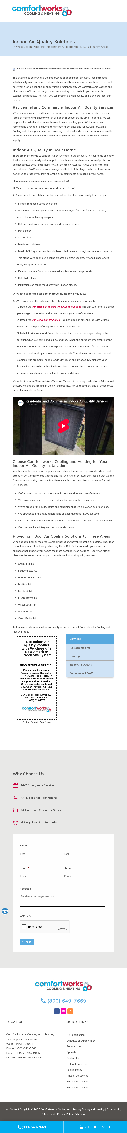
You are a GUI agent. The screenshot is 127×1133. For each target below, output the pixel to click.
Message (25, 889)
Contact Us (73, 1058)
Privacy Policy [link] (65, 1114)
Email (24, 868)
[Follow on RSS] (70, 1011)
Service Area (74, 1046)
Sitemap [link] (80, 1114)
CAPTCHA (26, 916)
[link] (32, 1127)
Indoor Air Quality (81, 665)
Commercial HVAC (81, 673)
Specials (71, 1052)
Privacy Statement (77, 1076)
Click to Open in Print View (36, 722)
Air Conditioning (80, 648)
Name (25, 845)
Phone (68, 868)
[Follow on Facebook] (57, 1011)
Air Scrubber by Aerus (46, 320)
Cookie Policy (74, 1070)
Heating (75, 656)
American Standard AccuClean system (56, 307)
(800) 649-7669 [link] (66, 1001)
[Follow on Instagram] (63, 1011)
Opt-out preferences (78, 1064)
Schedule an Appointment (81, 1040)
